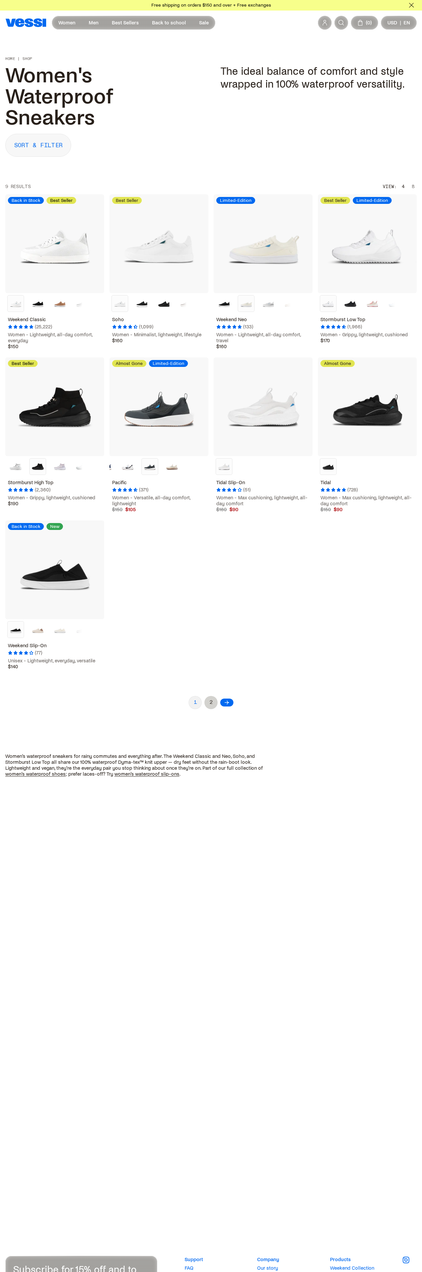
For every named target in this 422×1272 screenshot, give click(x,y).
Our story (267, 1268)
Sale (204, 22)
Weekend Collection (352, 1268)
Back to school (169, 22)
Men (94, 22)
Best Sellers (125, 22)
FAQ (189, 1268)
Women (66, 22)
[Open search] (341, 23)
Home (10, 59)
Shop (27, 59)
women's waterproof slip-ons (146, 774)
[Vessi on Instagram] (410, 1260)
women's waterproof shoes (35, 774)
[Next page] (226, 702)
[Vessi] (25, 22)
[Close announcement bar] (411, 5)
